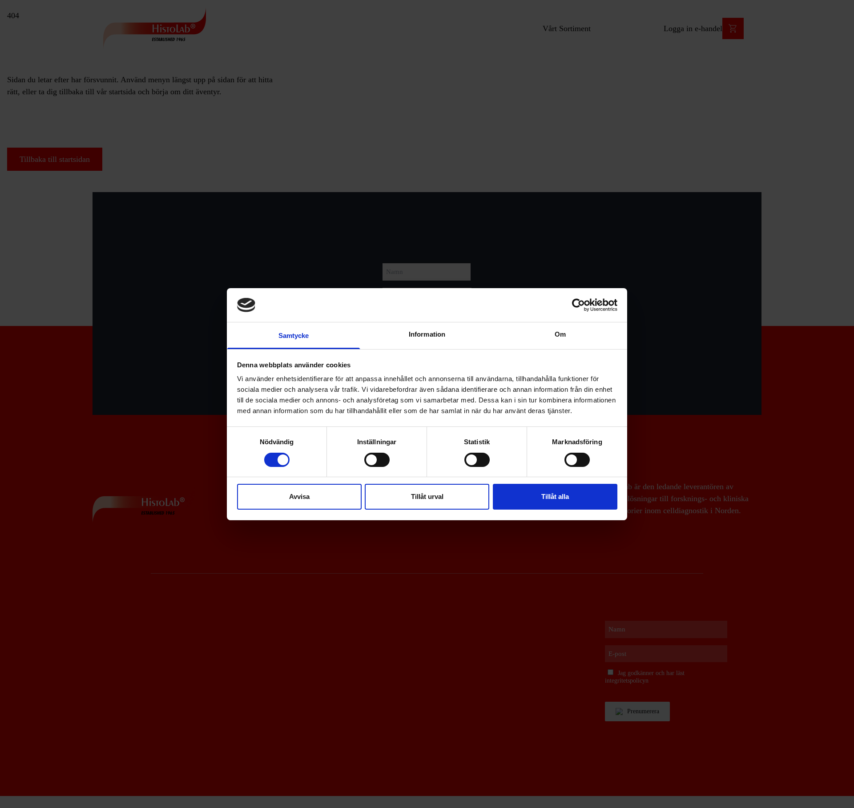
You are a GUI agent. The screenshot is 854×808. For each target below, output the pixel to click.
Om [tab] (560, 334)
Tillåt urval (427, 496)
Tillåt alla (555, 496)
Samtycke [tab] (293, 335)
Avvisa (299, 496)
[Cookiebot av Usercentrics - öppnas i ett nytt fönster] (578, 305)
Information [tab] (427, 334)
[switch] (377, 460)
